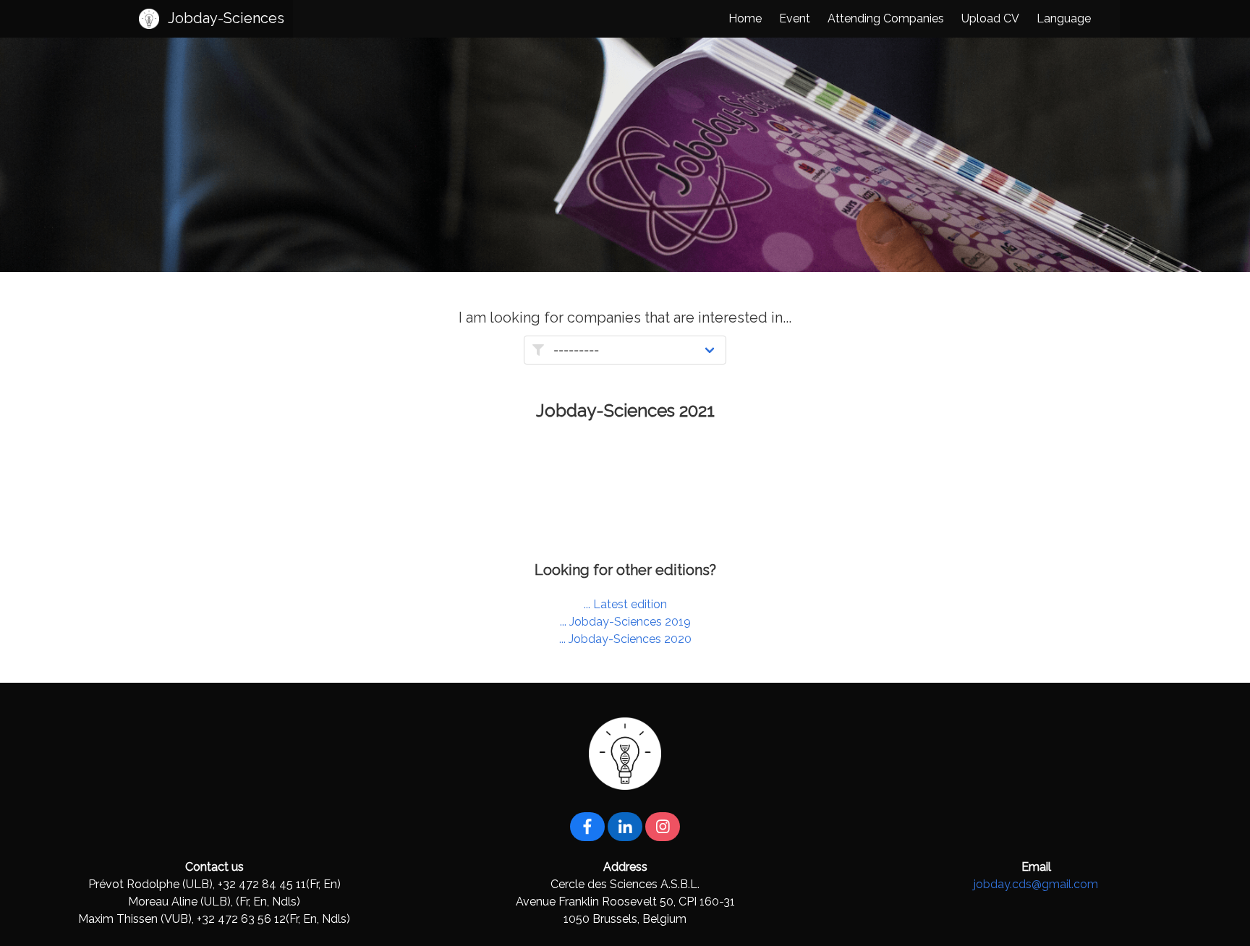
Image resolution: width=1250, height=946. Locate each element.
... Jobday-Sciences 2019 (625, 621)
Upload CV (990, 18)
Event (794, 18)
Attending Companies (886, 18)
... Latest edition (625, 604)
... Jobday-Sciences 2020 (625, 639)
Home (745, 18)
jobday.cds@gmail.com (1036, 884)
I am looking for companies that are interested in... (625, 317)
